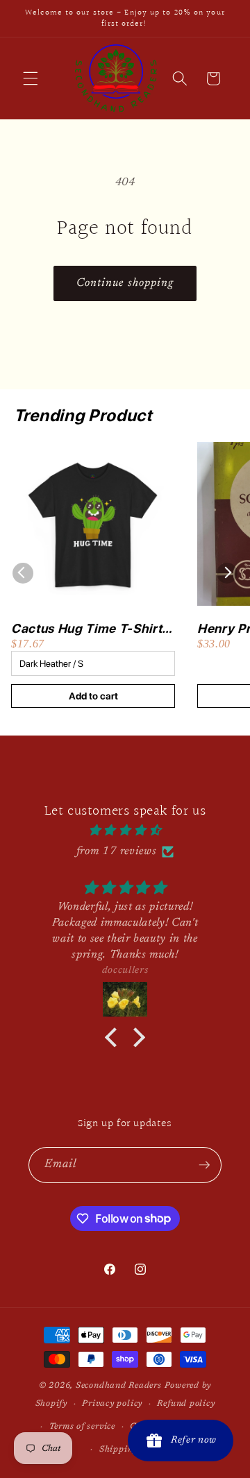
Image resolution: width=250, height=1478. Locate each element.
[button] (30, 78)
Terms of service (82, 1426)
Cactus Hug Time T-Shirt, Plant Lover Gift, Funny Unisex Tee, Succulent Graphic (88, 629)
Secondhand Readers (119, 1386)
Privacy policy (112, 1404)
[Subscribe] (204, 1165)
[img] (125, 831)
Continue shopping (125, 283)
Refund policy (186, 1404)
